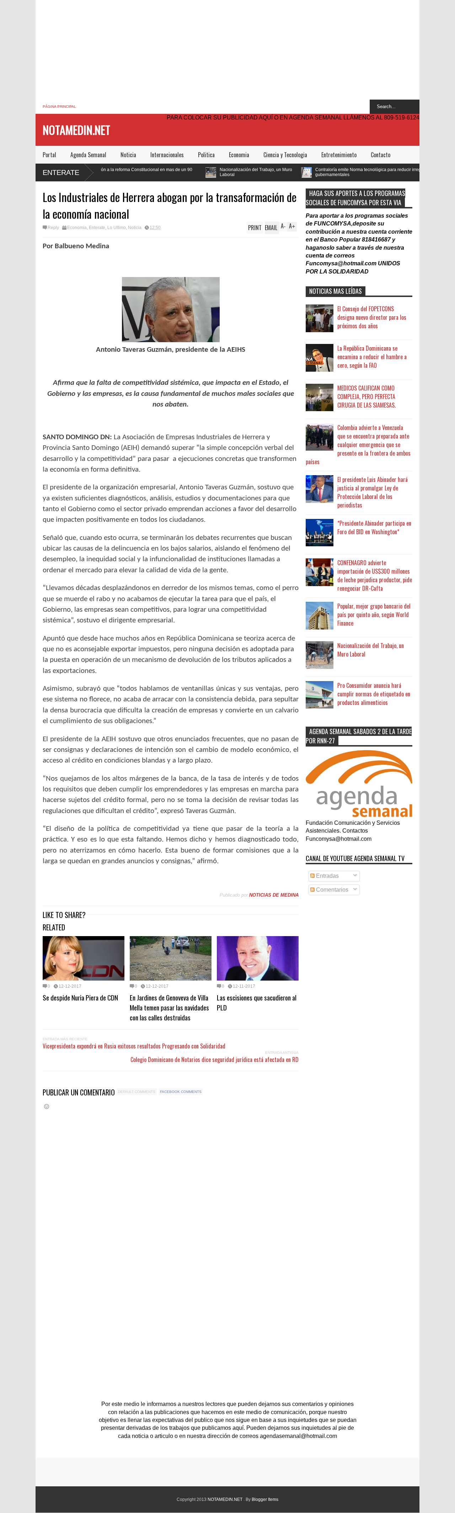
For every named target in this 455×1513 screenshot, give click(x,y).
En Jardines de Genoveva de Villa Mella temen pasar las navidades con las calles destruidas (169, 1007)
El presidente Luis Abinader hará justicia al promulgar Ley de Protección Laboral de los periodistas (372, 492)
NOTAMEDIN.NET (76, 129)
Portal (49, 154)
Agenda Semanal (88, 154)
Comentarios (331, 890)
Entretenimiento (339, 154)
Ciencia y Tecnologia (285, 154)
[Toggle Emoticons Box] (46, 1106)
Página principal (59, 106)
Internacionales (167, 154)
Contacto (380, 154)
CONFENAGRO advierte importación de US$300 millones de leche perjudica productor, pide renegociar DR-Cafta (374, 575)
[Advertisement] (227, 50)
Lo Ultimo (116, 227)
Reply (53, 227)
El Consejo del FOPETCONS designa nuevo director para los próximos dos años (371, 317)
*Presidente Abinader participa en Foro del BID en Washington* (374, 527)
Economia (239, 154)
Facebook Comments (181, 1092)
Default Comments (136, 1092)
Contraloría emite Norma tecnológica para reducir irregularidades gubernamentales (315, 172)
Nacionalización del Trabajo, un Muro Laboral (192, 172)
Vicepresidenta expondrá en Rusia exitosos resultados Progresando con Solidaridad (134, 1046)
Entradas (327, 876)
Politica (206, 154)
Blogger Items (265, 1499)
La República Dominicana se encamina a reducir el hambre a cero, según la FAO (372, 357)
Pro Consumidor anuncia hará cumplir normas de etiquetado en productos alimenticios (373, 694)
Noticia (128, 154)
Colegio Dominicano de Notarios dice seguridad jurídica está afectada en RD (214, 1059)
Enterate (61, 172)
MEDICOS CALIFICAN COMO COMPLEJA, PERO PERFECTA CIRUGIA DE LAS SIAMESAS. (366, 396)
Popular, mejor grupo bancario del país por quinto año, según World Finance (374, 614)
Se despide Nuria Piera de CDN (80, 997)
